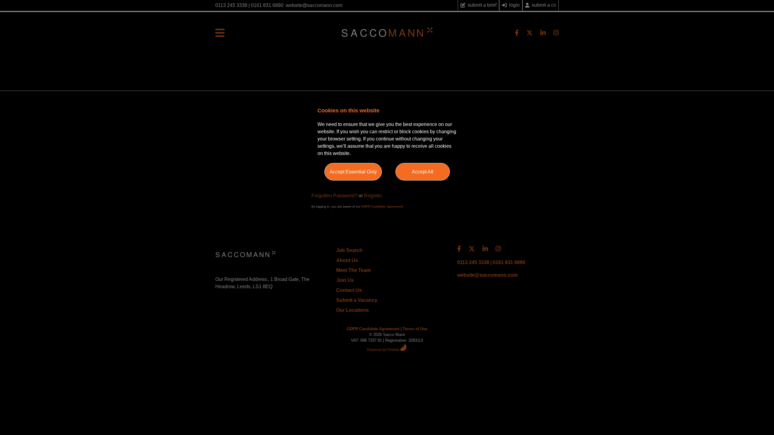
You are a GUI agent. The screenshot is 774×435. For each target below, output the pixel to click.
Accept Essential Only (353, 171)
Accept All (422, 171)
